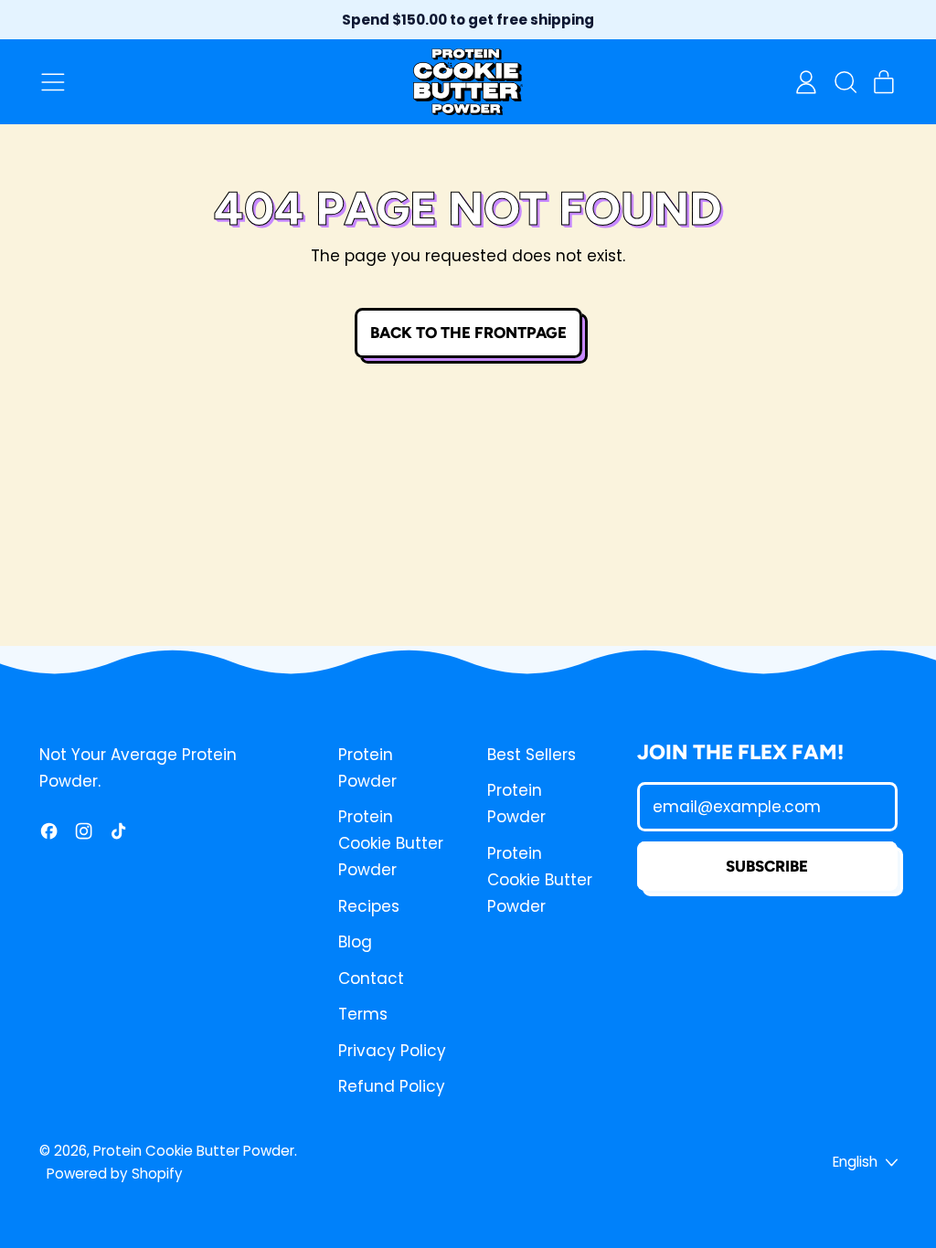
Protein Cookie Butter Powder (390, 843)
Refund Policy (391, 1086)
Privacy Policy (392, 1051)
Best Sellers (531, 755)
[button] (844, 82)
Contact (371, 978)
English (855, 1161)
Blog (355, 942)
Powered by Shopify (115, 1173)
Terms (363, 1014)
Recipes (368, 906)
